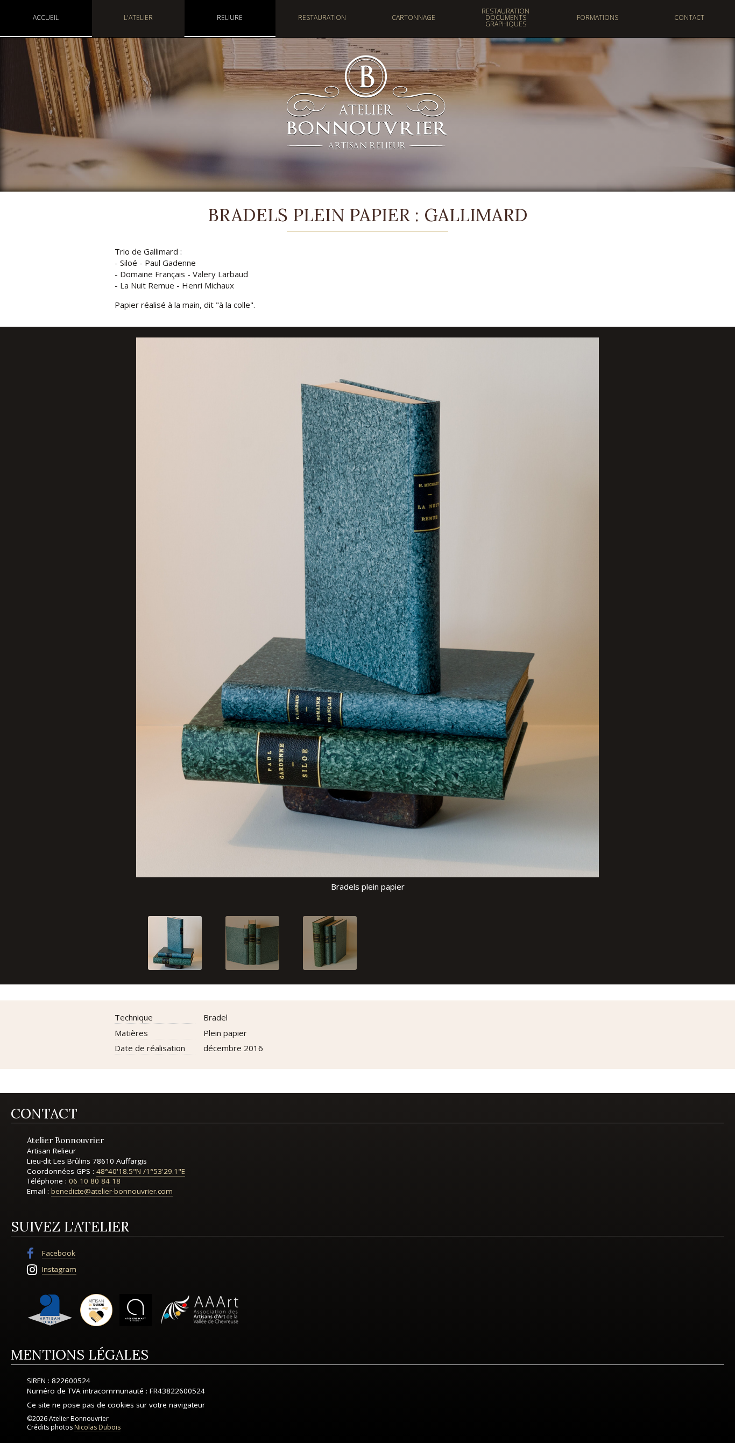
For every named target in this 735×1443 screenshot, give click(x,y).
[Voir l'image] (175, 943)
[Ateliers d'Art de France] (135, 1310)
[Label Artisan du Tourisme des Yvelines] (96, 1310)
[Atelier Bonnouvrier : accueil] (367, 101)
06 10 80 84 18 (95, 1181)
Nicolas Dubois (97, 1427)
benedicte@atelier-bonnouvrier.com (112, 1191)
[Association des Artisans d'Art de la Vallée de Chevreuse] (199, 1310)
